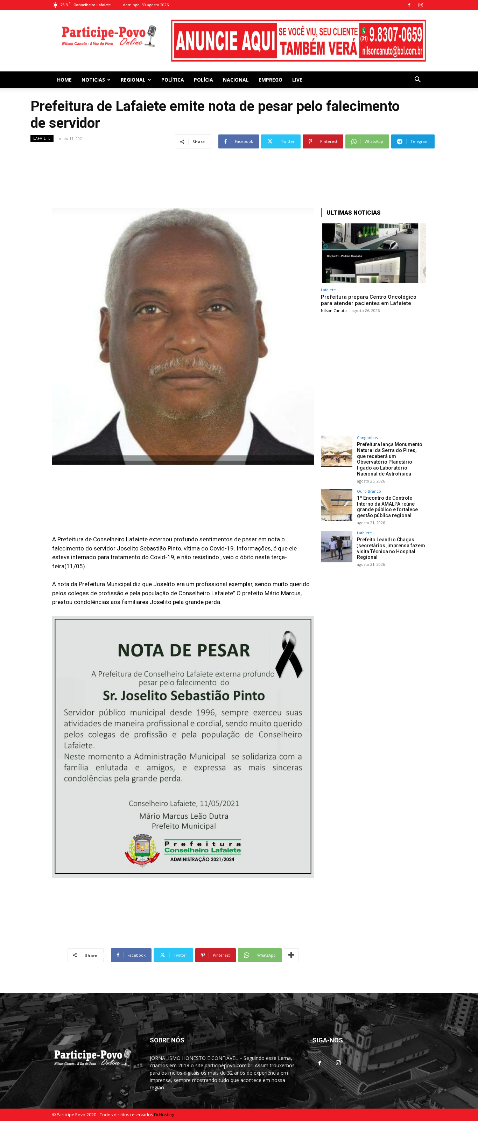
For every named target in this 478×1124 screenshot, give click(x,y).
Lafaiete (42, 138)
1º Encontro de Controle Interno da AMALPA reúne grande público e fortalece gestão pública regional (387, 506)
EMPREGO (270, 79)
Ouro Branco (369, 491)
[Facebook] (409, 5)
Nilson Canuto (334, 310)
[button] (417, 80)
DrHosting (164, 1115)
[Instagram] (420, 5)
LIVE (297, 79)
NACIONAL (236, 79)
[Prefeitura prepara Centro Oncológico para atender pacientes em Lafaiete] (373, 253)
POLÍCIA (203, 79)
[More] (291, 955)
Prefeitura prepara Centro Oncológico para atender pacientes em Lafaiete (368, 300)
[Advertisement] (239, 166)
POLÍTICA (172, 79)
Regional (133, 79)
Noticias (93, 79)
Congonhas (367, 437)
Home (64, 79)
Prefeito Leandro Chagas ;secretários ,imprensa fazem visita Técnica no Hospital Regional (391, 548)
